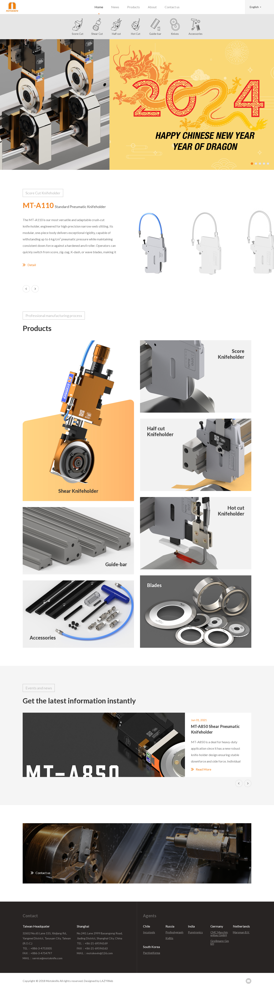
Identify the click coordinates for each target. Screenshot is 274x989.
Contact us (172, 7)
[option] (137, 104)
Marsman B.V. (241, 932)
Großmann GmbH (219, 942)
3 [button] (260, 163)
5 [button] (268, 163)
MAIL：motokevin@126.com (95, 953)
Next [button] (35, 288)
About (152, 7)
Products (133, 7)
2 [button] (256, 163)
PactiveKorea (151, 952)
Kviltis (169, 938)
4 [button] (264, 163)
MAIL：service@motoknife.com (42, 958)
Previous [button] (26, 288)
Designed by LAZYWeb (98, 981)
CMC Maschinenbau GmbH (219, 934)
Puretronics (195, 932)
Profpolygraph (174, 932)
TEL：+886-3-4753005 (37, 948)
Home (98, 7)
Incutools (149, 932)
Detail (31, 264)
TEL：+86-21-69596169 (92, 943)
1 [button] (252, 163)
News (115, 7)
